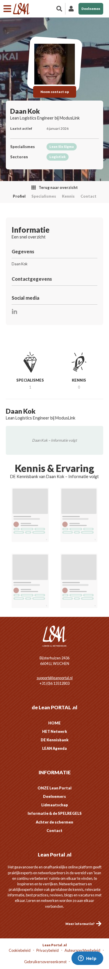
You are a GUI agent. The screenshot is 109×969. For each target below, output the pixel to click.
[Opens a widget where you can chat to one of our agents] (87, 959)
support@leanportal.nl (55, 677)
